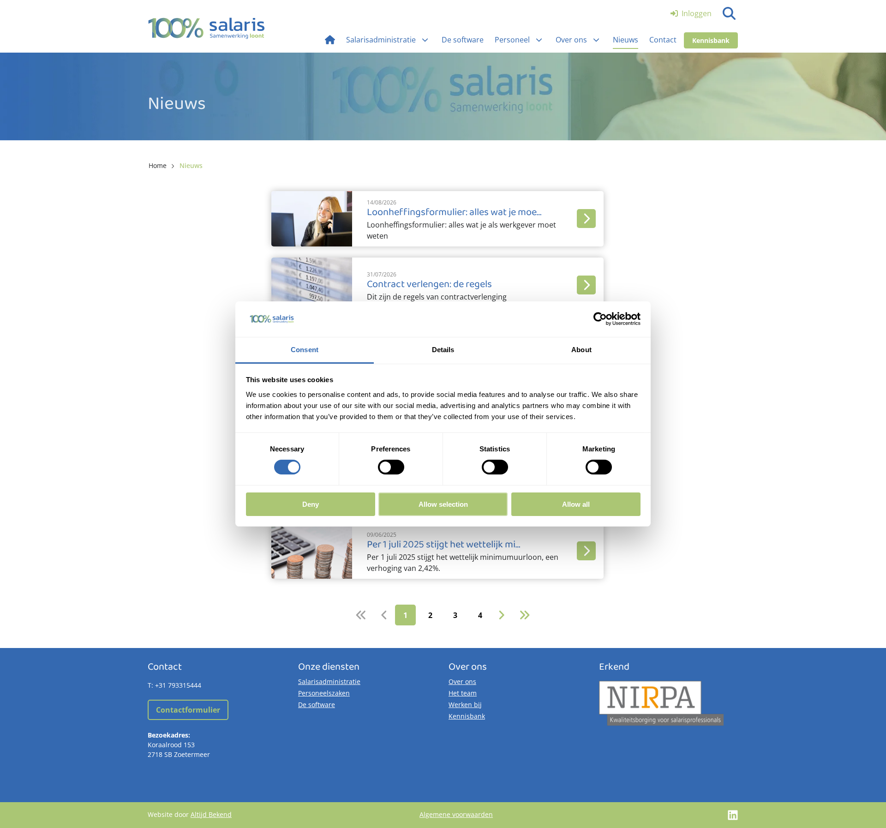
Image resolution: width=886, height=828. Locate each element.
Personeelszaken (324, 693)
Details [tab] (443, 350)
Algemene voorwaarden (456, 814)
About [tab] (581, 350)
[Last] (524, 615)
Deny (310, 504)
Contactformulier (188, 710)
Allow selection (443, 504)
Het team (463, 693)
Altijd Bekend (211, 814)
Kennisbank (711, 40)
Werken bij (465, 704)
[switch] (391, 467)
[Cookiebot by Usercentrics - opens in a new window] (600, 319)
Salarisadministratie (329, 681)
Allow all (576, 504)
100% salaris (206, 28)
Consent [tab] (304, 350)
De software (316, 704)
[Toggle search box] (729, 13)
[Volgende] (501, 615)
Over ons (462, 681)
